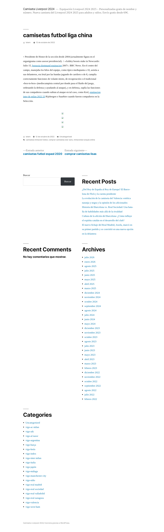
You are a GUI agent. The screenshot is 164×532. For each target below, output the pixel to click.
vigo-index (31, 453)
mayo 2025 (89, 279)
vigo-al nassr (32, 436)
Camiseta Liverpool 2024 (39, 9)
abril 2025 (89, 284)
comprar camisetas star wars (61, 140)
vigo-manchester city (36, 475)
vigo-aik (30, 431)
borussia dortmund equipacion (47, 65)
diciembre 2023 (92, 328)
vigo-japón (31, 467)
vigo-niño (30, 480)
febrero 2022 (90, 399)
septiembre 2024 (92, 306)
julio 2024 (89, 315)
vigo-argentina (33, 440)
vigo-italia (31, 462)
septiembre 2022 (92, 385)
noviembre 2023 (92, 332)
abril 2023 (89, 359)
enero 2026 (89, 261)
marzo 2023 (90, 363)
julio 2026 (89, 257)
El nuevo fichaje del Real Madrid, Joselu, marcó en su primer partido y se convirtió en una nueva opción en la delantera (107, 229)
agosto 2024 (90, 310)
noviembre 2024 (92, 297)
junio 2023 (89, 350)
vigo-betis (30, 449)
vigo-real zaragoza (35, 498)
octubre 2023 (90, 337)
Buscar (26, 175)
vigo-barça (31, 444)
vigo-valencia (32, 502)
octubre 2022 (90, 381)
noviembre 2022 (92, 376)
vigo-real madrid (34, 484)
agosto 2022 (90, 390)
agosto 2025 (90, 266)
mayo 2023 (89, 354)
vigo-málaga (32, 471)
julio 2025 (89, 270)
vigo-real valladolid (35, 493)
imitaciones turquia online (84, 140)
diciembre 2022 (92, 372)
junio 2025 (89, 275)
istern (28, 42)
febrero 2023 (90, 368)
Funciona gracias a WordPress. (57, 523)
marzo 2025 (90, 288)
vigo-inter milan (33, 458)
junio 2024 (89, 319)
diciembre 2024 (92, 292)
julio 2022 (89, 394)
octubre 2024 (90, 301)
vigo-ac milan (32, 427)
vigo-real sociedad (35, 489)
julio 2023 (89, 346)
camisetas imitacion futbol (37, 140)
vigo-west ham (33, 506)
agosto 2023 (90, 341)
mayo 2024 (89, 323)
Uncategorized (65, 137)
